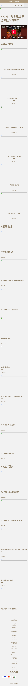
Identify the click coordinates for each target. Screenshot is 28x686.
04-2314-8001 (14, 669)
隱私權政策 (14, 639)
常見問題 (14, 635)
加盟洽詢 (14, 625)
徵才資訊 (14, 627)
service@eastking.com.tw (14, 654)
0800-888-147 (14, 663)
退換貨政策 (14, 637)
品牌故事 (14, 624)
